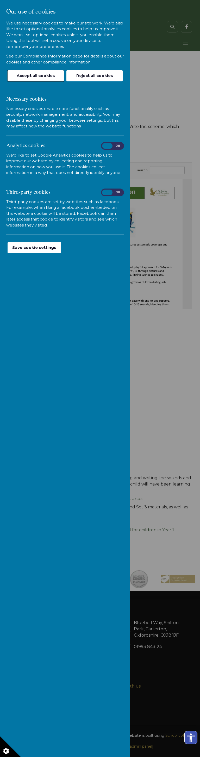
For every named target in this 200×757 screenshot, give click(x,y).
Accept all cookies (36, 75)
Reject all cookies (94, 75)
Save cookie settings (34, 247)
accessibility (191, 738)
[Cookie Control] (10, 746)
